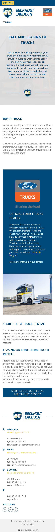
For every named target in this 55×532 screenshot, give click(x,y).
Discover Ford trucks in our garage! (26, 261)
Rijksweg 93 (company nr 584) (21, 452)
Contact (8, 2)
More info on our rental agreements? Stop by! (27, 392)
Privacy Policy (28, 524)
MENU (8, 22)
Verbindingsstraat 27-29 (18, 432)
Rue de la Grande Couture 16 (20, 472)
